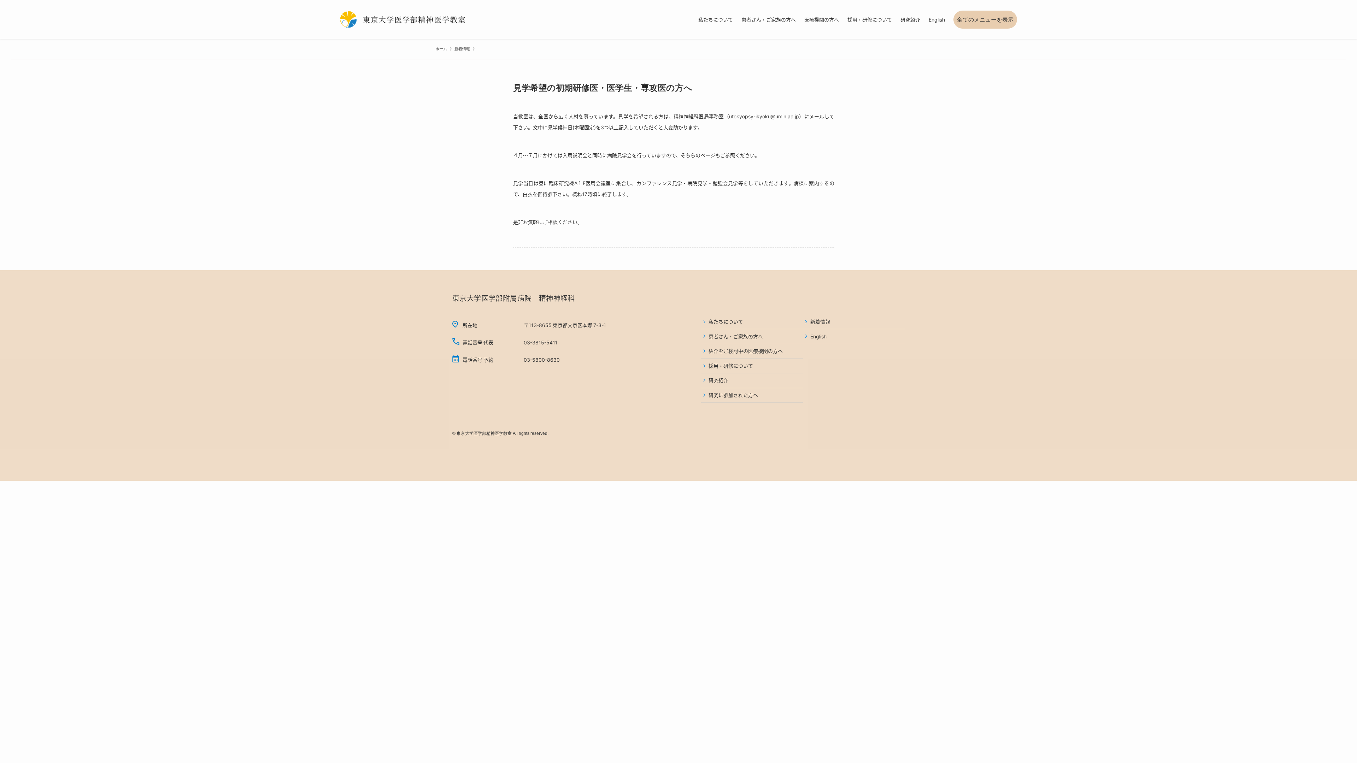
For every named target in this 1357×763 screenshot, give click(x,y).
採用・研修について (731, 365)
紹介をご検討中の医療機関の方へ (746, 350)
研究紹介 (718, 380)
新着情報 (820, 321)
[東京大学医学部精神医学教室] (403, 19)
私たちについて (726, 321)
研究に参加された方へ (733, 394)
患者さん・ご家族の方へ (736, 336)
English (818, 336)
